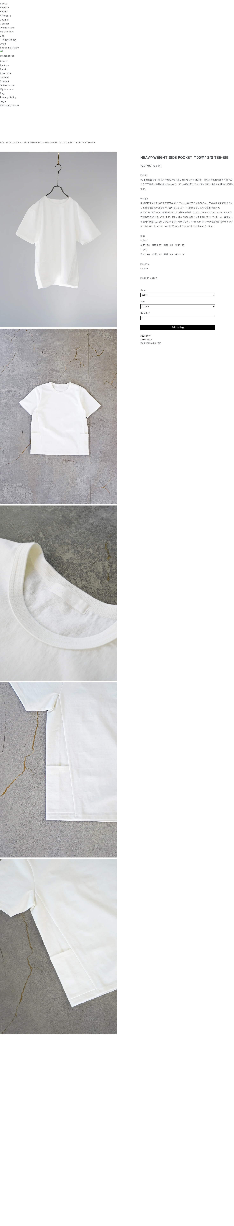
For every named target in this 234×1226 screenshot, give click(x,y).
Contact (4, 23)
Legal (3, 43)
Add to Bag (178, 327)
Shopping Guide (9, 47)
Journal (4, 19)
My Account (7, 31)
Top (2, 142)
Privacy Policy (8, 39)
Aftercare (5, 15)
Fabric (3, 11)
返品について (145, 336)
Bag (2, 35)
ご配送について (146, 340)
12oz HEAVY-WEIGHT (31, 142)
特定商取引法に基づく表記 (150, 343)
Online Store (7, 27)
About (3, 3)
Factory (4, 7)
